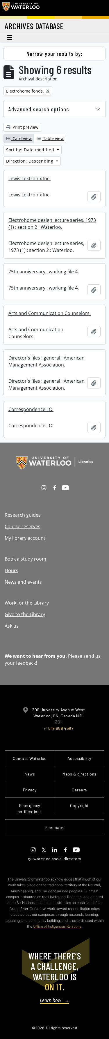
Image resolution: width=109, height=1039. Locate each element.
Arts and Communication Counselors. (49, 313)
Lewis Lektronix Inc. (29, 178)
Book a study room (25, 559)
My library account (25, 538)
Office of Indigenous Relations (57, 926)
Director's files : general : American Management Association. (46, 361)
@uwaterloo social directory (54, 858)
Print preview (24, 127)
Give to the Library (25, 614)
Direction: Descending (30, 161)
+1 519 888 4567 (58, 728)
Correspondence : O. (30, 409)
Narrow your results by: (54, 53)
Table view (53, 138)
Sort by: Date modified (31, 149)
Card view (21, 138)
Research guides (23, 515)
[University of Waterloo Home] (21, 8)
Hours (11, 570)
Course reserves (22, 526)
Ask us (12, 626)
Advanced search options (38, 109)
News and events (23, 582)
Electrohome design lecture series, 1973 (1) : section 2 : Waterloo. (52, 223)
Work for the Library (27, 603)
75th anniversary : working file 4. (43, 271)
